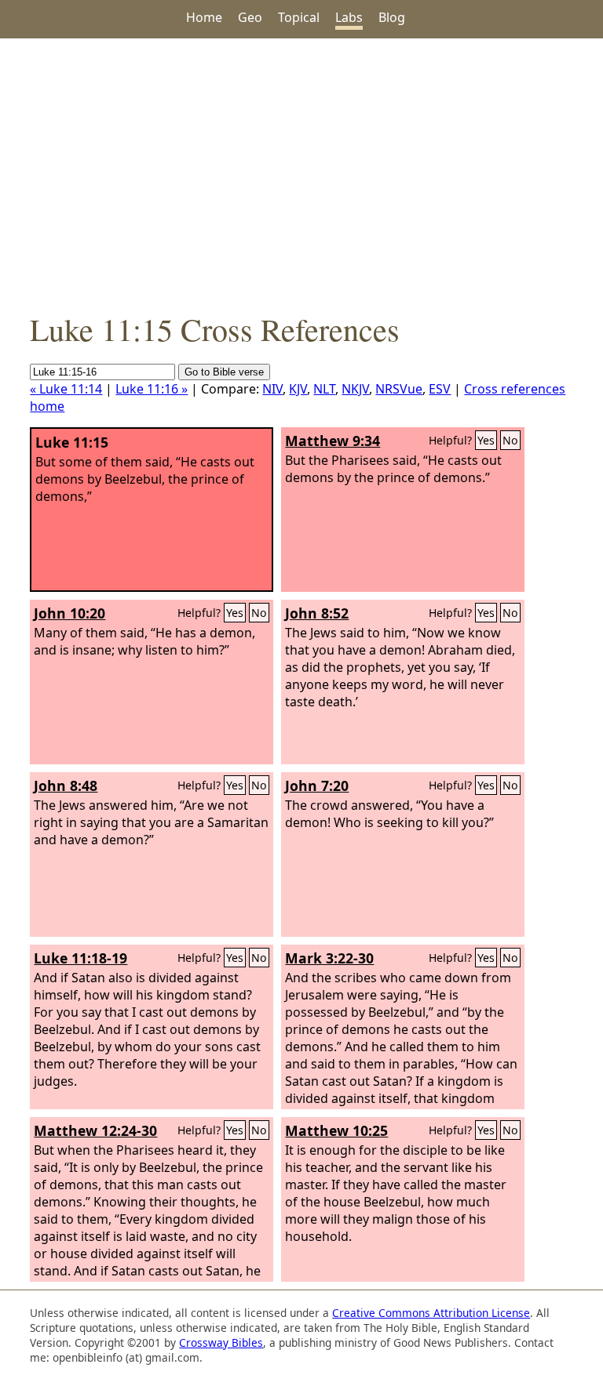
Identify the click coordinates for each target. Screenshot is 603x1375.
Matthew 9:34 (332, 440)
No (510, 440)
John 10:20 (69, 613)
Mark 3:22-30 (329, 958)
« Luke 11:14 (66, 388)
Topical (299, 17)
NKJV (355, 388)
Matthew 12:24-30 (95, 1130)
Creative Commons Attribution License (431, 1312)
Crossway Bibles (221, 1342)
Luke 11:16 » (151, 388)
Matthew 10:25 (336, 1130)
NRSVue (398, 388)
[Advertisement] (301, 173)
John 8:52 (317, 613)
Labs (349, 17)
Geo (250, 17)
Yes (486, 440)
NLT (324, 388)
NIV (272, 388)
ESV (440, 388)
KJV (298, 388)
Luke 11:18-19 (80, 958)
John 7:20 (317, 785)
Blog (391, 17)
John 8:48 (65, 785)
